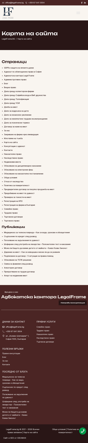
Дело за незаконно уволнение (17, 115)
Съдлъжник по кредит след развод (20, 236)
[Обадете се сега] (82, 429)
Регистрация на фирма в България (19, 205)
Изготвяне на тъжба (13, 138)
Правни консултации (11, 353)
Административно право (15, 79)
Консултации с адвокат (14, 146)
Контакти (8, 150)
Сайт (5, 438)
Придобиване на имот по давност (19, 193)
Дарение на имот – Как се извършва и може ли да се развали (32, 252)
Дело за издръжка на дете (16, 111)
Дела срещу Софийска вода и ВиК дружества (25, 95)
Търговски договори (13, 217)
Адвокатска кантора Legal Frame (19, 75)
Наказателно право (13, 154)
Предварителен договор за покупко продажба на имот (29, 189)
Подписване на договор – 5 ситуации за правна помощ (28, 256)
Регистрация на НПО (13, 201)
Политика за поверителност (16, 185)
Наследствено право (13, 158)
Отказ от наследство (13, 181)
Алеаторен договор (13, 268)
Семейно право (11, 209)
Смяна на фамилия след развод (18, 264)
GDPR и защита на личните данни (19, 68)
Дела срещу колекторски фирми (19, 91)
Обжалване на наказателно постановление (23, 173)
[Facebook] (81, 3)
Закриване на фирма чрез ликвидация (21, 134)
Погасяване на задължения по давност (22, 240)
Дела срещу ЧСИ (12, 103)
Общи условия (10, 177)
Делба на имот (11, 107)
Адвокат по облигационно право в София (22, 72)
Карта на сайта (11, 142)
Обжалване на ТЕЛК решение (17, 260)
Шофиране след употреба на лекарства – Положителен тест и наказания (37, 244)
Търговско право (11, 221)
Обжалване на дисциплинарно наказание (22, 166)
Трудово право (11, 213)
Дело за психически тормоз (16, 123)
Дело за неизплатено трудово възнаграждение (25, 119)
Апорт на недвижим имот (15, 275)
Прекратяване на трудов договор (19, 272)
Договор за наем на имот (15, 126)
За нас (7, 130)
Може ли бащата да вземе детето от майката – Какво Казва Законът (35, 248)
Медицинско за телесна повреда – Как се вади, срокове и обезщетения (37, 232)
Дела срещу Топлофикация (16, 99)
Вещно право (10, 87)
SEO (12, 438)
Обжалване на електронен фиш (18, 170)
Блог (6, 83)
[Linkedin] (85, 3)
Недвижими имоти (12, 162)
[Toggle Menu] (78, 13)
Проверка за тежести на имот (17, 197)
